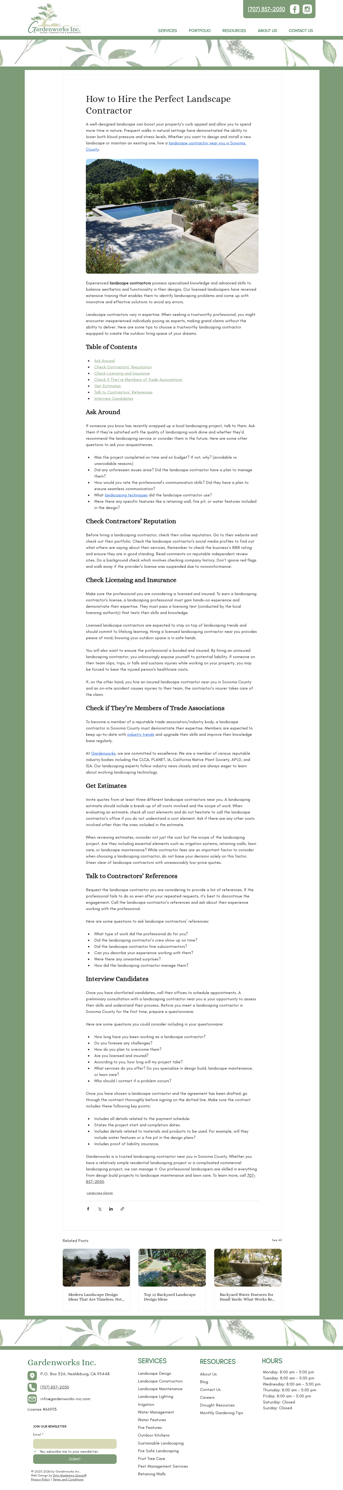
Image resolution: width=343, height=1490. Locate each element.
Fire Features (150, 1427)
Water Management (156, 1412)
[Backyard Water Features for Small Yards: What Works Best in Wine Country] (248, 1268)
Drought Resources (217, 1405)
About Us (208, 1374)
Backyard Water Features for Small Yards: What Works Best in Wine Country (248, 1297)
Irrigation (146, 1404)
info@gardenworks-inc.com (65, 1398)
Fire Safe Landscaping (158, 1450)
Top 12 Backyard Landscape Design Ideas (170, 1297)
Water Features (152, 1419)
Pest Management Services (163, 1466)
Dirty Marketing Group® (70, 1475)
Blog (204, 1381)
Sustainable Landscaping (161, 1443)
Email (38, 1435)
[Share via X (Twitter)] (99, 1209)
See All (277, 1240)
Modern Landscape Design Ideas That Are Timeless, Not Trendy (95, 1297)
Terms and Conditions (68, 1479)
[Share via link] (122, 1209)
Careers (207, 1397)
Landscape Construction (160, 1381)
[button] (234, 30)
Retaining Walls (152, 1473)
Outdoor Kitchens (154, 1435)
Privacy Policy (40, 1479)
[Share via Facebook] (88, 1209)
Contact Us (210, 1389)
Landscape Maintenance (160, 1388)
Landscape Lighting (155, 1396)
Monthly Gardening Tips (221, 1412)
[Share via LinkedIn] (111, 1209)
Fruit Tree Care (151, 1458)
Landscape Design (100, 1193)
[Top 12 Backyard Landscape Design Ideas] (172, 1268)
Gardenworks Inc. (62, 1362)
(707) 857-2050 (266, 9)
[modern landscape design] (96, 1268)
